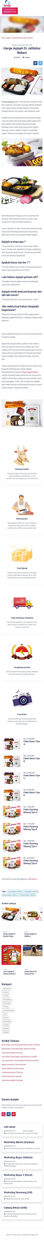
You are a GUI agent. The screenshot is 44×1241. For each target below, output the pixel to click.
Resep (6, 1007)
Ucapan (6, 1025)
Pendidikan (7, 999)
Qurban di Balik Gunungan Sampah (13, 1068)
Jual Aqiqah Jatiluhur (31, 891)
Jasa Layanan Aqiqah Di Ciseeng (12, 1053)
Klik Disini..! (33, 879)
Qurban (6, 1028)
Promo (6, 1017)
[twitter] (40, 63)
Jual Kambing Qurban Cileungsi (12, 1076)
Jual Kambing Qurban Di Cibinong (12, 1072)
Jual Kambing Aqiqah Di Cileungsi (12, 1080)
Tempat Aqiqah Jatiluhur (27, 895)
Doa (5, 1014)
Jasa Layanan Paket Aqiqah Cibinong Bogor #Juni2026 (19, 1056)
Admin (18, 57)
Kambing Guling (9, 1010)
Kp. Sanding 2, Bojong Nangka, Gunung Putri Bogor (22, 1133)
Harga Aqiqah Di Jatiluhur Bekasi (22, 38)
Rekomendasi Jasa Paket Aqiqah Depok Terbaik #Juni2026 (21, 1045)
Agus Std (34, 1235)
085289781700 (10, 1131)
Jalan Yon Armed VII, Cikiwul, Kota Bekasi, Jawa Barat (23, 1148)
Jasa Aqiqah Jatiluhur (15, 891)
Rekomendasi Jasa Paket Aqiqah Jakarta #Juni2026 (19, 1049)
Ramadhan (7, 1021)
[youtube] (14, 1114)
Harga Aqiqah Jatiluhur (9, 895)
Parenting (7, 1003)
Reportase (7, 988)
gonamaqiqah (29, 1131)
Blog (3, 38)
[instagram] (4, 1114)
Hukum (6, 992)
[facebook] (35, 63)
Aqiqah (8, 38)
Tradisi (6, 996)
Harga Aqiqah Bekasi (29, 372)
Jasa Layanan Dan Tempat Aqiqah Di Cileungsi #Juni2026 (20, 1060)
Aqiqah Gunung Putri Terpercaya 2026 (14, 1064)
